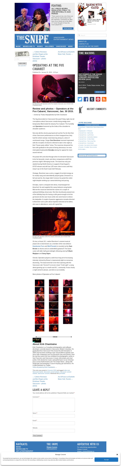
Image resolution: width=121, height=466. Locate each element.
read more (68, 28)
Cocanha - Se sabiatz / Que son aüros (88, 147)
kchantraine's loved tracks (92, 125)
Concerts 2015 (52, 370)
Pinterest (98, 99)
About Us (82, 41)
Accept (106, 459)
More (70, 46)
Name (35, 413)
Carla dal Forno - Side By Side (86, 132)
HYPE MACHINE (85, 122)
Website (35, 428)
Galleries (49, 46)
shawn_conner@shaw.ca (85, 451)
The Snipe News (32, 39)
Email (35, 420)
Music (18, 46)
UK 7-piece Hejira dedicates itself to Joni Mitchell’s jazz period (61, 11)
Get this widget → (82, 149)
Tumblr (92, 99)
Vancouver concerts (44, 373)
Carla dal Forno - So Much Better (86, 139)
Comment (36, 397)
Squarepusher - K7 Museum (85, 130)
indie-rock (67, 370)
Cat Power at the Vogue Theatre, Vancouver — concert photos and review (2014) (90, 76)
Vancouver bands (38, 372)
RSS (104, 99)
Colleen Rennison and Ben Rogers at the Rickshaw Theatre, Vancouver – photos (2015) (40, 56)
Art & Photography (24, 451)
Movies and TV (29, 46)
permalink (62, 373)
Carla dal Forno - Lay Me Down (86, 134)
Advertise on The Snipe (89, 46)
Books (40, 46)
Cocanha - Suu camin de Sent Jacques (88, 145)
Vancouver (61, 46)
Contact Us (84, 44)
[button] (117, 454)
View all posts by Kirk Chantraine (45, 367)
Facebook (86, 99)
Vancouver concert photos (51, 372)
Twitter (80, 99)
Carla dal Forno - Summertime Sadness (88, 137)
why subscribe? (22, 65)
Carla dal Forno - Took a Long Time (87, 141)
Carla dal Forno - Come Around (86, 143)
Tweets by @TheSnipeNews (88, 155)
